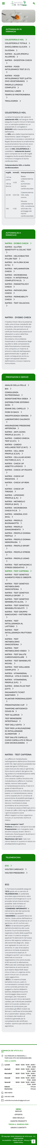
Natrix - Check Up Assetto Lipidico (14, 464)
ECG (7, 866)
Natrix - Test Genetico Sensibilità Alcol (17, 600)
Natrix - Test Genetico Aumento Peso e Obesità (18, 576)
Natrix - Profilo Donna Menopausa (17, 540)
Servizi (18, 1111)
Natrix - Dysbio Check (17, 243)
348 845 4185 (9, 1096)
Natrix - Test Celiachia (17, 303)
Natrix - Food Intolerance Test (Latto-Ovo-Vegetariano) (18, 78)
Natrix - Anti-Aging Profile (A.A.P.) (15, 433)
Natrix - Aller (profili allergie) (17, 55)
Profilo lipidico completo (14, 86)
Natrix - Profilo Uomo (17, 558)
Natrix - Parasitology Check (17, 285)
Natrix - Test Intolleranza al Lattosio (14, 623)
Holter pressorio (15, 873)
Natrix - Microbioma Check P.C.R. (16, 509)
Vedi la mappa (10, 1061)
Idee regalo (18, 1118)
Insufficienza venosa (17, 416)
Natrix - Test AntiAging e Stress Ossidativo (18, 566)
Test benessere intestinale (13, 719)
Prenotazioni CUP (15, 705)
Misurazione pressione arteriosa (17, 427)
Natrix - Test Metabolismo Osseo (16, 649)
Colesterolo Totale (16, 43)
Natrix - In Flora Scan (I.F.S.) (17, 263)
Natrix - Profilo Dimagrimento (13, 528)
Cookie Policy (18, 1142)
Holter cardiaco (14, 869)
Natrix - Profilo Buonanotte (13, 521)
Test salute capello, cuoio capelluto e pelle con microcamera (18, 740)
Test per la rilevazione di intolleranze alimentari (18, 731)
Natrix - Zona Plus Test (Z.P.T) (17, 687)
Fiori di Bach (12, 412)
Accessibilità (6, 1140)
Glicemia (10, 50)
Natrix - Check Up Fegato (18, 470)
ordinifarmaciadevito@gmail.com (17, 1100)
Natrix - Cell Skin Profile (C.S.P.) (14, 452)
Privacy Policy (29, 1140)
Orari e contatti (18, 1128)
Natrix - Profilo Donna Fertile (17, 534)
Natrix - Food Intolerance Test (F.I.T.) (17, 67)
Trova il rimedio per (18, 1124)
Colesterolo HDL (14, 40)
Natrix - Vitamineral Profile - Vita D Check (17, 674)
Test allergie (12, 715)
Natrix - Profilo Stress (17, 552)
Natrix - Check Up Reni (17, 482)
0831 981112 (8, 1093)
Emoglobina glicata (16, 47)
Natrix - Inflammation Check (17, 270)
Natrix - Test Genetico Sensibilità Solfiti (17, 606)
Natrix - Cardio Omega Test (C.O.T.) (17, 439)
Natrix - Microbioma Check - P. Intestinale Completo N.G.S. (16, 278)
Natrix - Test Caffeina (17, 571)
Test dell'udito (13, 725)
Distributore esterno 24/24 (17, 403)
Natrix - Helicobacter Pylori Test (17, 257)
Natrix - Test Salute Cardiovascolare (15, 655)
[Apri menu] (3, 3)
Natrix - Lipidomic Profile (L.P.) (14, 496)
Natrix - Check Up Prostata (14, 477)
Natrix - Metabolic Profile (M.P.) (15, 502)
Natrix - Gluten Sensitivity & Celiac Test (18, 248)
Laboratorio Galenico (17, 419)
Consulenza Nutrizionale (12, 393)
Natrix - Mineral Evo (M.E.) (16, 515)
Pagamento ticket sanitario (15, 693)
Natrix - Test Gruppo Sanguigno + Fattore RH (18, 613)
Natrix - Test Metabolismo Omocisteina (12, 642)
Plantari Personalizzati (18, 699)
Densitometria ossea (16, 399)
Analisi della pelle (16, 385)
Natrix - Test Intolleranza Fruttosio (18, 631)
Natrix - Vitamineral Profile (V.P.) (16, 681)
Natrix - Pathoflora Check (16, 291)
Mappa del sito (18, 1140)
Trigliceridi (11, 101)
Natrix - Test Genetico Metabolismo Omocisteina (17, 586)
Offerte (19, 1115)
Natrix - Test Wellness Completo (17, 668)
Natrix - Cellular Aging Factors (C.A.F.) (18, 458)
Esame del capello (15, 408)
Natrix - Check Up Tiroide (14, 490)
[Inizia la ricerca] (34, 3)
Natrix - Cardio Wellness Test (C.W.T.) (16, 445)
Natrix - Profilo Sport (17, 546)
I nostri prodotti (18, 1121)
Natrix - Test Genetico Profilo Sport (17, 594)
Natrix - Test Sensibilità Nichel (18, 662)
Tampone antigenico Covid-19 (16, 709)
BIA (7, 389)
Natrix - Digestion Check (18, 60)
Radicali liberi (13, 91)
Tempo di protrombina (17, 95)
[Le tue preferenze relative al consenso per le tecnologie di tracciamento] (33, 1141)
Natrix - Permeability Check (16, 298)
